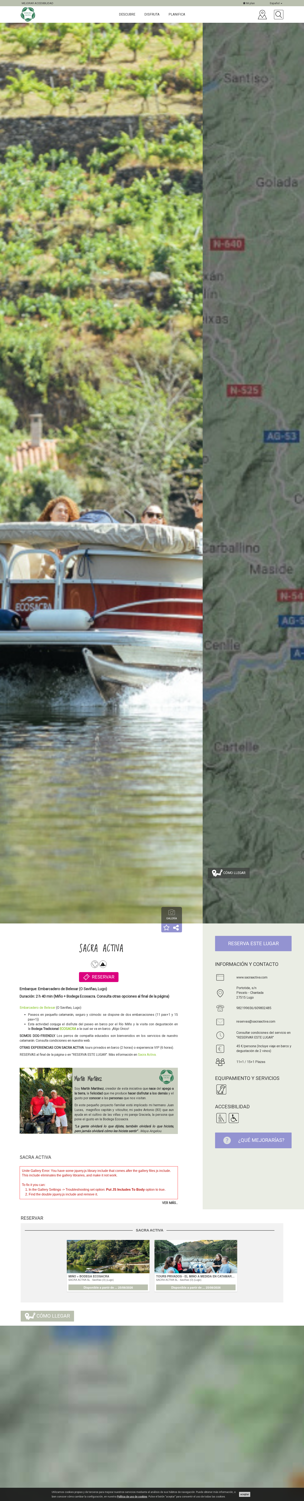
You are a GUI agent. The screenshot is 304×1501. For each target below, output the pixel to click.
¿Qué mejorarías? (261, 1140)
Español (275, 3)
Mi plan (250, 3)
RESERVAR (103, 977)
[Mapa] (262, 14)
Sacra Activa (147, 1055)
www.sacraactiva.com (251, 977)
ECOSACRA (68, 1029)
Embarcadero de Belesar (37, 1008)
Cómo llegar (234, 873)
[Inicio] (28, 14)
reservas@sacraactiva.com (255, 1021)
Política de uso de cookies (132, 1496)
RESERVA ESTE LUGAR (253, 943)
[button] (166, 928)
